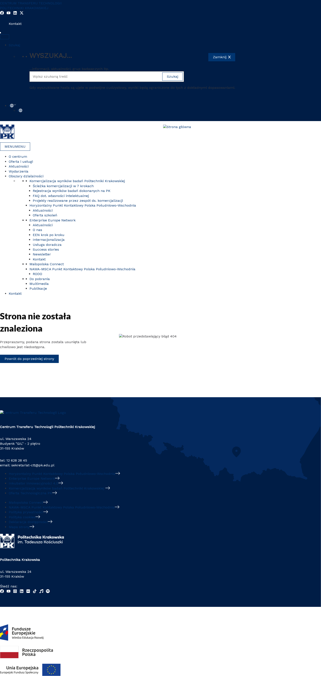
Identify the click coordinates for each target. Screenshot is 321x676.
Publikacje (38, 288)
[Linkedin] (22, 592)
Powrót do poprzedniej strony (29, 359)
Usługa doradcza (47, 245)
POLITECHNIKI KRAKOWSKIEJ (24, 8)
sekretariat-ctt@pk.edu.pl (32, 465)
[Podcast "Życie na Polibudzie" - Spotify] (48, 592)
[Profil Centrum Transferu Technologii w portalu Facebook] (2, 14)
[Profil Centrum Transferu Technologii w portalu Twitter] (22, 14)
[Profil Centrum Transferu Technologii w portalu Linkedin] (15, 14)
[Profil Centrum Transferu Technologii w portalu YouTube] (8, 14)
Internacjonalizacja (49, 240)
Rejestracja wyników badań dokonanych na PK (71, 191)
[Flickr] (28, 592)
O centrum (18, 156)
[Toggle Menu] (4, 36)
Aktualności (19, 166)
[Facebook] (2, 592)
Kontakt (15, 24)
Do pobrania (39, 279)
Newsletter (42, 254)
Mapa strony (19, 527)
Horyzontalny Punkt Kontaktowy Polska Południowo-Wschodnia (82, 205)
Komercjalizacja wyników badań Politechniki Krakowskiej (77, 181)
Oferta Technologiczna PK (30, 493)
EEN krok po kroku (48, 235)
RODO (37, 274)
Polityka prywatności (26, 512)
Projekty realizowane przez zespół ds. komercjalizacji (78, 201)
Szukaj (14, 45)
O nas (37, 230)
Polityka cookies (22, 517)
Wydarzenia (18, 171)
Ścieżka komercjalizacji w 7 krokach (63, 186)
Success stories (46, 249)
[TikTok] (35, 592)
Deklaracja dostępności (28, 522)
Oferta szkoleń (45, 215)
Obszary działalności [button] (26, 176)
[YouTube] (8, 592)
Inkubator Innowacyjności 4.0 (33, 483)
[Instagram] (15, 592)
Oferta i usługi (21, 161)
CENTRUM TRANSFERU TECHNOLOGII (31, 3)
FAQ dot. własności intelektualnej (61, 196)
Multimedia (39, 284)
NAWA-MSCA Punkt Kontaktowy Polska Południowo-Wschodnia (82, 269)
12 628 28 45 (16, 460)
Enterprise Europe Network (52, 220)
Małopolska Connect (46, 264)
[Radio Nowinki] (41, 592)
